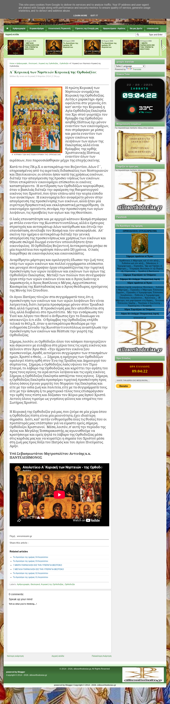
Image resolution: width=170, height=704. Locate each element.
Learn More (80, 15)
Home (12, 63)
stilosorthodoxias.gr (38, 675)
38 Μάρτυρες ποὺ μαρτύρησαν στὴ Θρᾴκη (137, 299)
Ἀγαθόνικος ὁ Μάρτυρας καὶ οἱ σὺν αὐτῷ (138, 260)
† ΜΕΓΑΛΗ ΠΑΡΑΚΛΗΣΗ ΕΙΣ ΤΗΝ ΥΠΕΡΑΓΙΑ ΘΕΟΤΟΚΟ (150, 46)
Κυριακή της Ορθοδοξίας (48, 63)
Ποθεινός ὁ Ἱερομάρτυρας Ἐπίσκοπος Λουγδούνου (139, 296)
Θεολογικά (33, 63)
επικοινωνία (152, 28)
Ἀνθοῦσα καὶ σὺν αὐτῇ (132, 263)
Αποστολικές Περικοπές (59, 28)
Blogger (21, 672)
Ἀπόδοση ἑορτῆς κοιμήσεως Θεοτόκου (134, 287)
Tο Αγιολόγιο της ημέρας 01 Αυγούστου (30, 577)
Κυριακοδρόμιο (37, 28)
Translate (137, 69)
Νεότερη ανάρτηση (15, 656)
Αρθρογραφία (19, 28)
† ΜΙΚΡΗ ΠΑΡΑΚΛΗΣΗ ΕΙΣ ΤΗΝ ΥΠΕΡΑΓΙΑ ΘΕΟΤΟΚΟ (111, 46)
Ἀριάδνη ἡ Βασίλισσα (148, 271)
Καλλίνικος (150, 297)
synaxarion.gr (139, 317)
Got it (94, 15)
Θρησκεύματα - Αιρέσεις (114, 28)
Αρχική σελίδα (12, 34)
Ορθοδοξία (64, 63)
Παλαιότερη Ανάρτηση (102, 656)
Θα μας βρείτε (136, 28)
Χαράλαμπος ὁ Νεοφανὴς (140, 305)
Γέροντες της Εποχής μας (87, 28)
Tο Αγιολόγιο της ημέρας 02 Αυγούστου (30, 573)
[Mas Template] (143, 681)
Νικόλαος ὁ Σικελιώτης (149, 303)
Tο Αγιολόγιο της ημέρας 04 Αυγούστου (34, 45)
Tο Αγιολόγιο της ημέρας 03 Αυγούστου (73, 45)
